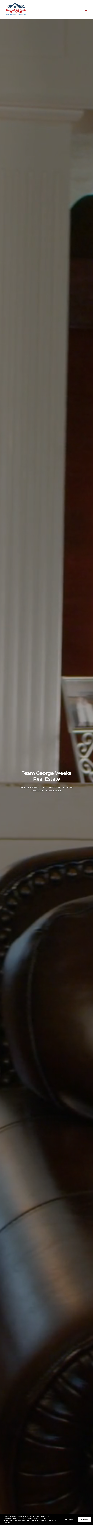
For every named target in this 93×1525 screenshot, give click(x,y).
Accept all (84, 1519)
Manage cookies (67, 1519)
